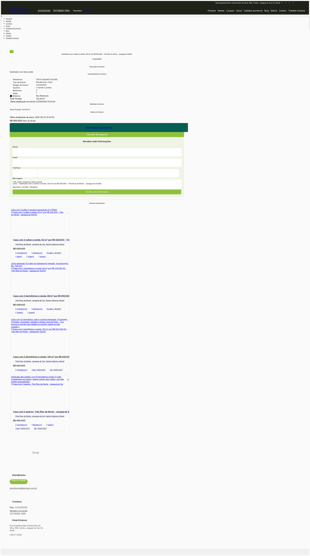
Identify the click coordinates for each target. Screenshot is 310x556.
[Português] (299, 3)
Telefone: (17, 168)
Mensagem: (18, 178)
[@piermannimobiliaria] (295, 3)
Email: (15, 157)
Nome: (15, 147)
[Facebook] (284, 3)
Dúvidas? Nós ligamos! (97, 134)
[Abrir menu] (1, 15)
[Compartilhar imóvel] (12, 51)
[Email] (291, 3)
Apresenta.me (18, 552)
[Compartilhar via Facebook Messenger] (97, 64)
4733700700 (44, 11)
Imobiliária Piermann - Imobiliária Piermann (19, 10)
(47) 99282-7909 (61, 11)
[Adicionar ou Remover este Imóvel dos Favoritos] (65, 212)
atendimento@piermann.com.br (23, 488)
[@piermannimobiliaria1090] (287, 3)
